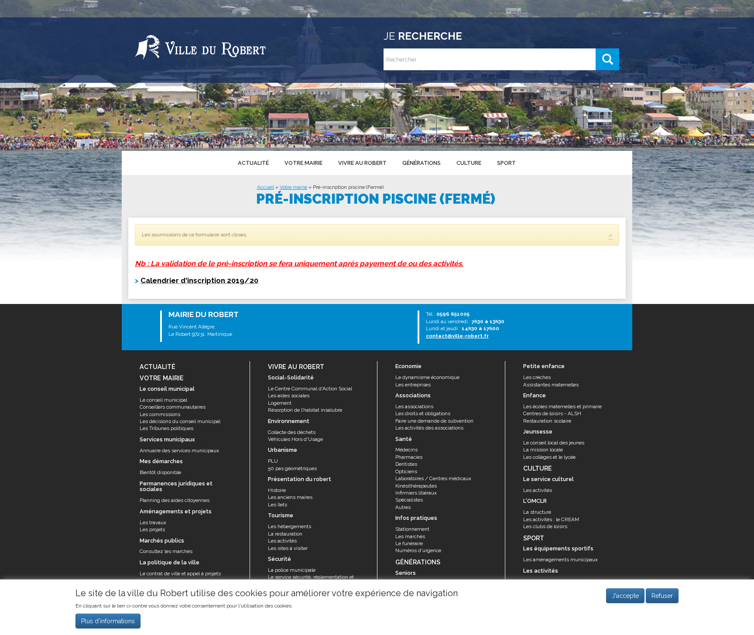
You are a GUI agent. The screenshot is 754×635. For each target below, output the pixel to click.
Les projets (152, 529)
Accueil (265, 187)
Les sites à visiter (288, 548)
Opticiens (406, 471)
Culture (468, 163)
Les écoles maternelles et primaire (562, 406)
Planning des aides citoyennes (174, 500)
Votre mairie (303, 163)
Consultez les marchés (166, 551)
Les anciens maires (290, 497)
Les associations (414, 406)
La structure (537, 512)
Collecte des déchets (291, 432)
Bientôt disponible (160, 472)
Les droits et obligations (422, 413)
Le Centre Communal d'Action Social (310, 389)
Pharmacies (408, 457)
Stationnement (412, 529)
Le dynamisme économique (427, 377)
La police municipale (291, 570)
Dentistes (406, 464)
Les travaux (153, 522)
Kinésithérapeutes (416, 486)
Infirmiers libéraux (416, 493)
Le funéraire (409, 543)
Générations (421, 163)
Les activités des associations (429, 428)
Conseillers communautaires (173, 407)
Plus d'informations (108, 621)
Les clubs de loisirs (545, 526)
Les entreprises (413, 385)
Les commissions (160, 414)
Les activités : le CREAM (551, 519)
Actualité (253, 163)
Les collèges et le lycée (549, 457)
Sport (506, 163)
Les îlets (277, 505)
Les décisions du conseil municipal (180, 421)
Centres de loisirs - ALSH (552, 413)
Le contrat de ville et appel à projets (180, 573)
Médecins (406, 450)
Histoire (277, 490)
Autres (403, 507)
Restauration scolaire (547, 421)
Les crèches (537, 377)
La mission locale (543, 450)
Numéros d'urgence (418, 550)
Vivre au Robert (362, 163)
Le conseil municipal (163, 400)
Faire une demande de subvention (434, 421)
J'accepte (625, 595)
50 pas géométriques (292, 468)
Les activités (282, 541)
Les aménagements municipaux (560, 559)
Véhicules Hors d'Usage (295, 439)
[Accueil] (200, 46)
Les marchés (410, 536)
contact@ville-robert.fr (457, 336)
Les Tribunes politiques (166, 428)
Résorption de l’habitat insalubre (305, 410)
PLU (273, 461)
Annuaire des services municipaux (179, 450)
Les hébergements (289, 526)
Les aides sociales (288, 396)
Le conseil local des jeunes (553, 443)
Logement (279, 403)
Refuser (662, 595)
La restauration (285, 534)
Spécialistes (409, 500)
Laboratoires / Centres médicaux (433, 478)
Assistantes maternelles (551, 385)
